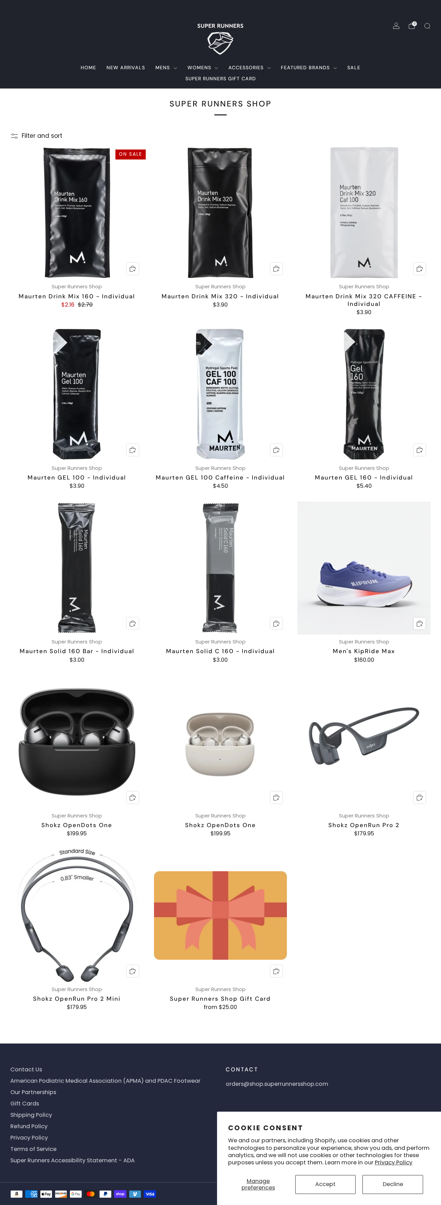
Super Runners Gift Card (220, 78)
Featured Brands (305, 67)
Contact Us (26, 1069)
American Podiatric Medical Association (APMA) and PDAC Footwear (105, 1081)
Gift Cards (24, 1104)
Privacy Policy (393, 1162)
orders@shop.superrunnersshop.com (277, 1084)
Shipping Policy (31, 1115)
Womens (199, 67)
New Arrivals (125, 67)
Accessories (246, 67)
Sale (353, 67)
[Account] (396, 25)
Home (88, 67)
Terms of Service (33, 1149)
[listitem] (220, 8)
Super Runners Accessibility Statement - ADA (72, 1160)
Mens (162, 67)
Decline (393, 1184)
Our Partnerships (33, 1092)
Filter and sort (42, 136)
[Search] (427, 25)
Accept (325, 1184)
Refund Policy (29, 1126)
